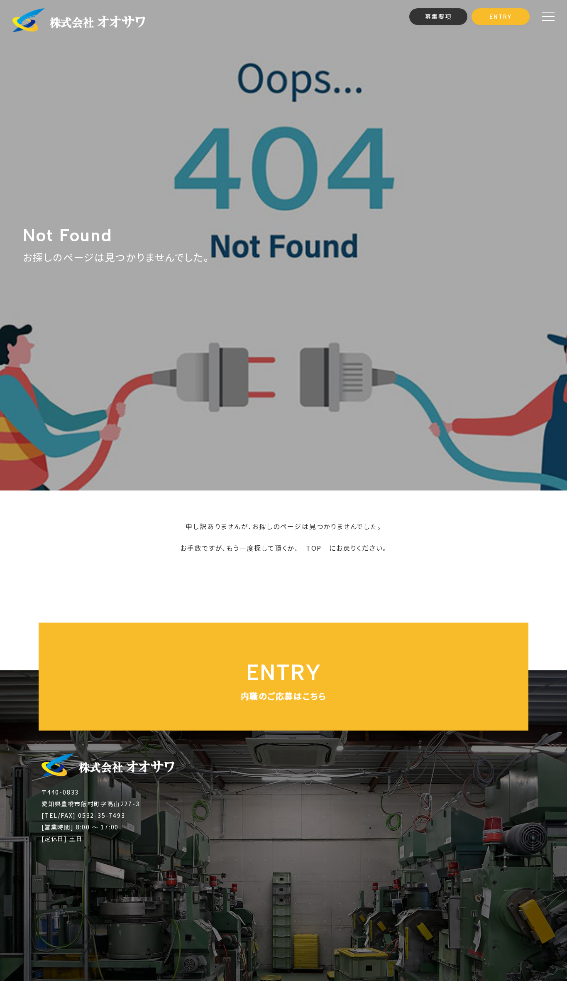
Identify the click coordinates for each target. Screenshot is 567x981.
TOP (314, 548)
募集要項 (438, 16)
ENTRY (500, 16)
